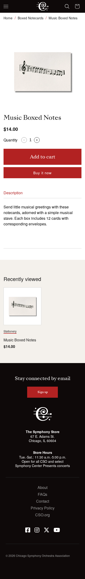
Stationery (10, 331)
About (42, 487)
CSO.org (42, 514)
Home (8, 18)
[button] (6, 6)
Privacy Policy (43, 508)
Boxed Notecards (30, 18)
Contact (42, 501)
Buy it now (42, 172)
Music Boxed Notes (20, 340)
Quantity (10, 140)
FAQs (42, 494)
